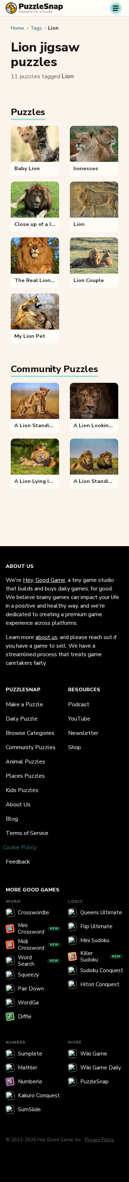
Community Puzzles (31, 747)
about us (46, 637)
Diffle (25, 1016)
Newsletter (83, 733)
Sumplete (30, 1053)
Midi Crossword (38, 944)
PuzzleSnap (94, 1081)
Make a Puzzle (24, 704)
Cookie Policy (20, 847)
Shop (74, 747)
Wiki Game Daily (100, 1067)
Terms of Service (27, 833)
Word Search (38, 961)
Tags (36, 28)
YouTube (79, 719)
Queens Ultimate (101, 912)
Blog (12, 819)
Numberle (30, 1081)
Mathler (27, 1067)
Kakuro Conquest (39, 1095)
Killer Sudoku (100, 956)
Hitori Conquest (99, 984)
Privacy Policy (99, 1140)
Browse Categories (30, 733)
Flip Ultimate (96, 926)
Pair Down (31, 988)
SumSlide (29, 1109)
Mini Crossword (38, 928)
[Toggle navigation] (115, 8)
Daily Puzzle (22, 719)
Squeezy (28, 974)
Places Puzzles (25, 776)
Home (17, 28)
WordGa (28, 1002)
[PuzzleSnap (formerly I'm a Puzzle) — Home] (34, 8)
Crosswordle (33, 912)
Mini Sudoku (94, 940)
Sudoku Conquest (101, 970)
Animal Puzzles (25, 762)
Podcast (78, 704)
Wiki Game (93, 1053)
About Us (18, 804)
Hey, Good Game (44, 580)
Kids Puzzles (22, 790)
